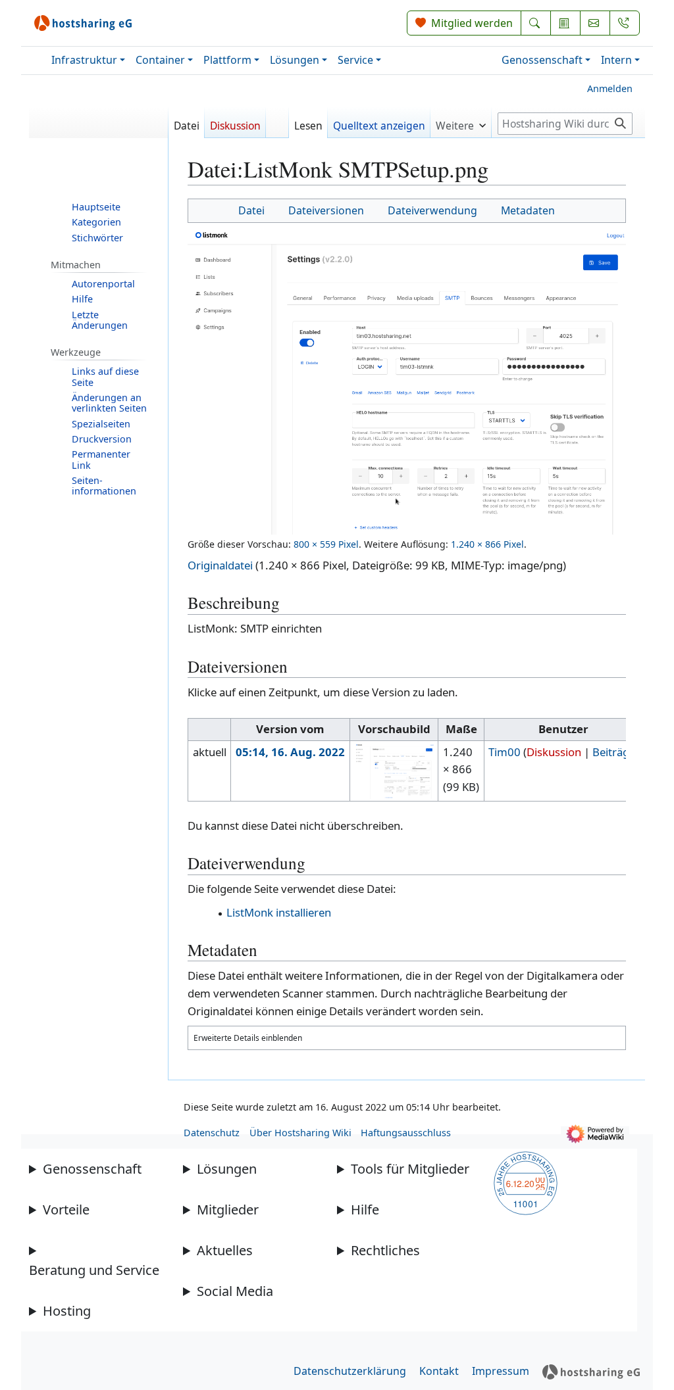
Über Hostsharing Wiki (300, 1132)
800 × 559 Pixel (326, 544)
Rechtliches (385, 1250)
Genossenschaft (542, 60)
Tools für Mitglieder (410, 1169)
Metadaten (528, 210)
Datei (251, 210)
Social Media (235, 1291)
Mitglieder (228, 1209)
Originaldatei (220, 565)
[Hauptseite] (99, 127)
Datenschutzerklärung (350, 1371)
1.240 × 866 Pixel (487, 544)
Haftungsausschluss (406, 1132)
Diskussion (554, 751)
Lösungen (294, 60)
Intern (616, 60)
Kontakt (439, 1371)
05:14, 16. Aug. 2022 (290, 751)
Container (160, 60)
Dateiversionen (326, 210)
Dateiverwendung (432, 210)
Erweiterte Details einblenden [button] (248, 1037)
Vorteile (66, 1209)
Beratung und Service (94, 1270)
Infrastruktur (84, 60)
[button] (460, 122)
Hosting (67, 1311)
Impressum (500, 1371)
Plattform (227, 60)
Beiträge (613, 751)
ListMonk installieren (278, 912)
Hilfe (365, 1209)
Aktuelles (225, 1250)
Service (355, 60)
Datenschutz (212, 1132)
